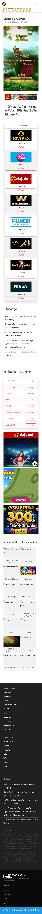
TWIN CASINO (9, 725)
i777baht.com (8, 898)
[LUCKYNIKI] (21, 265)
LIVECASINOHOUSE (13, 412)
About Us (6, 890)
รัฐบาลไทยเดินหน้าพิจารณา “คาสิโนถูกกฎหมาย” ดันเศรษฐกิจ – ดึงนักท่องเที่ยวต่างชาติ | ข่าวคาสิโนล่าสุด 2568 (20, 343)
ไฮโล (5, 758)
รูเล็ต (5, 754)
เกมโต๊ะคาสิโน (8, 742)
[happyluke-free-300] (21, 157)
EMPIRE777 (10, 381)
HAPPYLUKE (10, 387)
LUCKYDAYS (10, 425)
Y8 (4, 771)
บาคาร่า (6, 746)
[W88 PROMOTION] (21, 200)
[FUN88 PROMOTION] (21, 222)
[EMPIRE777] (21, 519)
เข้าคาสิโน (31, 381)
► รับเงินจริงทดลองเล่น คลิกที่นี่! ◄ (21, 910)
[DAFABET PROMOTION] (21, 178)
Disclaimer (7, 894)
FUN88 (8, 406)
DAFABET (9, 393)
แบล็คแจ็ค (7, 750)
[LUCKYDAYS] (21, 286)
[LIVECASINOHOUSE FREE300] (21, 243)
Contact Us (7, 885)
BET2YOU (7, 721)
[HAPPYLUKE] (21, 485)
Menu (35, 4)
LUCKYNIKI (10, 418)
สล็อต (5, 766)
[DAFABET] (21, 98)
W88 (7, 400)
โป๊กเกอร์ (6, 762)
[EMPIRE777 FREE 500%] (21, 135)
